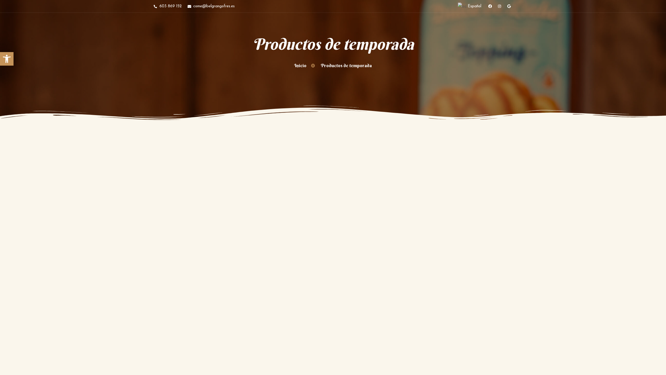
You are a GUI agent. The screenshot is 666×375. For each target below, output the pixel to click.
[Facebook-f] (490, 6)
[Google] (509, 6)
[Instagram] (499, 6)
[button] (7, 59)
